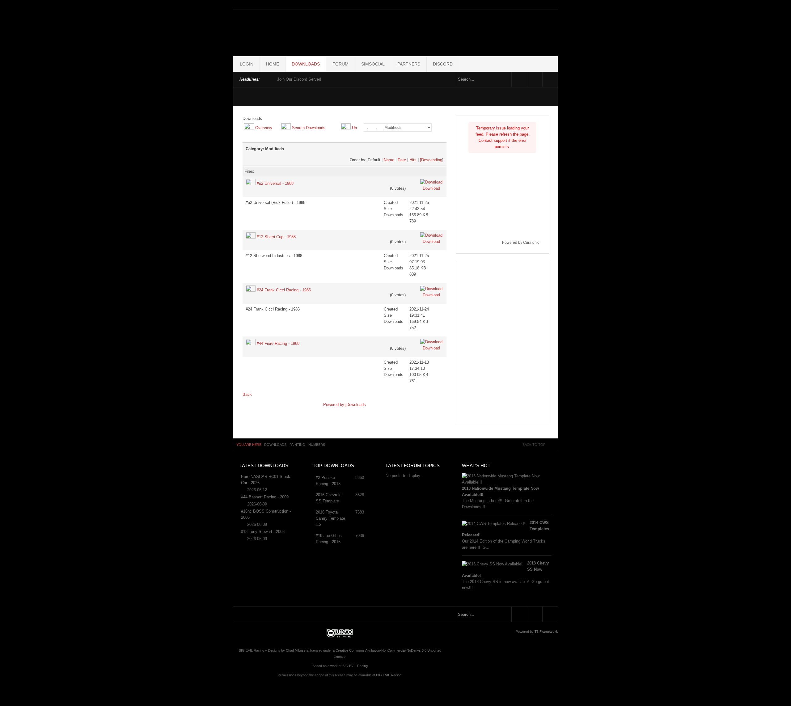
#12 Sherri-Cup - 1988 (276, 237)
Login (246, 63)
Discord (443, 63)
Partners (408, 63)
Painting (297, 444)
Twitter (534, 79)
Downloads (306, 63)
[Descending (431, 160)
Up (354, 127)
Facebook (519, 79)
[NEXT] (271, 78)
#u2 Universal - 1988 (275, 183)
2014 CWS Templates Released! (505, 528)
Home (272, 63)
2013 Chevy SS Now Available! (505, 569)
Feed (550, 79)
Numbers (316, 444)
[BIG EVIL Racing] (395, 31)
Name (389, 160)
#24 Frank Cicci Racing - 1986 (284, 290)
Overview (263, 127)
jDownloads (355, 404)
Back (247, 394)
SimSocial (373, 63)
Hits (413, 160)
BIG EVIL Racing (355, 666)
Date (402, 160)
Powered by (334, 404)
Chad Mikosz (296, 650)
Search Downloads (308, 127)
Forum (340, 63)
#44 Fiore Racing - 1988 (278, 343)
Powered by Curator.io (520, 242)
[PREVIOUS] (266, 78)
